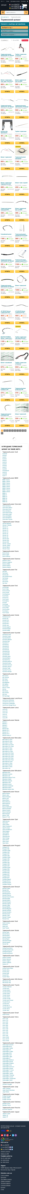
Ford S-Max (5, 607)
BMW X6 (4, 501)
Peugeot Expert (6, 882)
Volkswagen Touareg (8, 1075)
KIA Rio (4, 689)
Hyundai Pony (6, 659)
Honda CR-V (5, 622)
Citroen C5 (5, 533)
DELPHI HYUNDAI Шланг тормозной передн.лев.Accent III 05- (7, 337)
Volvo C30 (5, 1018)
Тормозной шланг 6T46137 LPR (6, 389)
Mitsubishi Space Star (8, 789)
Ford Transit (5, 612)
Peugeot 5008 (6, 867)
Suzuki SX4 (5, 975)
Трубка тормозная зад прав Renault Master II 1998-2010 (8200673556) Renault (21, 337)
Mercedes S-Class (7, 763)
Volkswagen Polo (7, 1065)
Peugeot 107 (5, 847)
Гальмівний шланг (6, 234)
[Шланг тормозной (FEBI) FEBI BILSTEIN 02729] (21, 73)
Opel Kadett (5, 833)
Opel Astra (5, 823)
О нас (7, 1)
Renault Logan (6, 905)
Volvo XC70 (5, 1039)
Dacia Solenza (6, 556)
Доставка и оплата (15, 1)
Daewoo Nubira (6, 567)
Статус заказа (5, 1175)
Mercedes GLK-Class (8, 758)
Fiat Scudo (5, 581)
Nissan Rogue (6, 813)
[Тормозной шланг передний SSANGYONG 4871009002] (22, 150)
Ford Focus (5, 597)
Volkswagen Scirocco (8, 1066)
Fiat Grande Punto (7, 576)
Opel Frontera (6, 828)
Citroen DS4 (5, 540)
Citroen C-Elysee (7, 525)
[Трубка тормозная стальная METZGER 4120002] (22, 48)
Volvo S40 (5, 1022)
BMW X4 (4, 498)
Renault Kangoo (6, 902)
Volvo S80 (5, 1025)
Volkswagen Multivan (8, 1060)
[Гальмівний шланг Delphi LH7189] (7, 227)
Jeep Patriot (5, 1092)
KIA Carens (5, 675)
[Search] (26, 12)
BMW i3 (4, 493)
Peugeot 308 (6, 862)
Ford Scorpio (5, 609)
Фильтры (25, 40)
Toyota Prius (5, 1003)
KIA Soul (4, 694)
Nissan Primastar (6, 808)
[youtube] (2, 1135)
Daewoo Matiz (6, 564)
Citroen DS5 (5, 542)
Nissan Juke (5, 795)
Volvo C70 (5, 1020)
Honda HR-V (5, 623)
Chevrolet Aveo (6, 506)
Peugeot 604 (6, 870)
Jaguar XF (5, 1117)
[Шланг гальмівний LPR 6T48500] (7, 356)
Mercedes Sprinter (7, 765)
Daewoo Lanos (6, 560)
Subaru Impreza (6, 959)
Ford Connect (6, 590)
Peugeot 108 (5, 849)
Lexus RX (4, 717)
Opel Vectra (5, 839)
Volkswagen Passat (7, 1061)
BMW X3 (4, 496)
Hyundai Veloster (7, 671)
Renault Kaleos (6, 900)
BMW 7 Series (6, 490)
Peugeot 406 (6, 864)
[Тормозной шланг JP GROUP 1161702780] (22, 99)
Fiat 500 (4, 571)
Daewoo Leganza (7, 562)
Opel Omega (5, 838)
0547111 (15, 4)
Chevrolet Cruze (6, 509)
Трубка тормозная (20, 131)
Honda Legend (6, 627)
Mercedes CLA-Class (8, 744)
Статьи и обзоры (5, 1185)
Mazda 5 (4, 725)
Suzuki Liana (5, 971)
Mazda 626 (5, 728)
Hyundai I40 (5, 649)
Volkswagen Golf (7, 1055)
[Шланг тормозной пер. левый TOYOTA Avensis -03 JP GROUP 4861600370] (7, 304)
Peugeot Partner (6, 884)
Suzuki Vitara (5, 976)
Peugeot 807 (6, 877)
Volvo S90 (5, 1027)
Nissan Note (5, 805)
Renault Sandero (6, 912)
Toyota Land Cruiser (7, 1000)
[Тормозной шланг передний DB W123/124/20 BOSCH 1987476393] (7, 202)
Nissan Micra (5, 800)
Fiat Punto (5, 580)
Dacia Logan (5, 554)
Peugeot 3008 (6, 857)
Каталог (3, 1187)
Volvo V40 (5, 1028)
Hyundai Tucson (6, 670)
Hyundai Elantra (6, 638)
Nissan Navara (6, 803)
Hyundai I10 (5, 644)
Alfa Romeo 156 (6, 981)
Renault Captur (6, 888)
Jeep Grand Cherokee (8, 1090)
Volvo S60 (5, 1023)
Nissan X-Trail (6, 817)
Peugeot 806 (6, 876)
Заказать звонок (5, 1151)
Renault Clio (5, 890)
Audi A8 (4, 469)
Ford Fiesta (5, 595)
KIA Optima (5, 684)
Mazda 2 (4, 722)
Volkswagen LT (6, 1058)
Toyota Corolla (6, 998)
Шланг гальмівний (6, 362)
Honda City (5, 618)
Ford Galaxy (5, 601)
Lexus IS (4, 714)
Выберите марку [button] (8, 31)
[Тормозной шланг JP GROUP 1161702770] (7, 99)
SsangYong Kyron (7, 951)
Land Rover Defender (8, 700)
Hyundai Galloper (7, 639)
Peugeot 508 (6, 869)
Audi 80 (4, 455)
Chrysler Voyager (7, 1084)
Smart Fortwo (5, 1014)
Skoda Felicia (6, 934)
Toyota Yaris (5, 1010)
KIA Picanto (5, 685)
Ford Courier (5, 592)
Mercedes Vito (6, 768)
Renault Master (6, 907)
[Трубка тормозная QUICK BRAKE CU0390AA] (22, 125)
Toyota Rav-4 (6, 1005)
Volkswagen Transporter (9, 1078)
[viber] (5, 1135)
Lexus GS (4, 711)
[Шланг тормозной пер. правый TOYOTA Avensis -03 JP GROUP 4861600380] (22, 304)
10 (25, 430)
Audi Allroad (5, 470)
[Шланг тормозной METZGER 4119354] (7, 150)
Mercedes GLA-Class (8, 753)
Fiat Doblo (5, 573)
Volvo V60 (5, 1032)
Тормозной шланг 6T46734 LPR (20, 389)
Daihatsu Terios (6, 1105)
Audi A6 (4, 465)
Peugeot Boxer (6, 881)
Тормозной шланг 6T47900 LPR (6, 414)
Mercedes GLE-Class (8, 756)
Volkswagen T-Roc (7, 1071)
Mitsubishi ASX (6, 772)
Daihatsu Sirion (6, 1103)
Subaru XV (5, 964)
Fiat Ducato (5, 574)
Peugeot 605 (6, 872)
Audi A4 (4, 462)
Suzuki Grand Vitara (7, 968)
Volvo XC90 (5, 1040)
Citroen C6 (5, 535)
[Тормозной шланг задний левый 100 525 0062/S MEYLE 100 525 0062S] (22, 253)
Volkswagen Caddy (7, 1048)
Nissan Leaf (5, 798)
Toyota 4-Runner (7, 986)
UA (1, 1)
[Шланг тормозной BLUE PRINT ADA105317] (21, 279)
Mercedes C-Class (7, 743)
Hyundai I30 (5, 648)
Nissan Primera (6, 810)
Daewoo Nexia (6, 565)
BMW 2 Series (6, 481)
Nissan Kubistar (6, 796)
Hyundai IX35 (6, 653)
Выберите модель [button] (8, 34)
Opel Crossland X (7, 826)
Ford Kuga (5, 604)
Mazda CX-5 (5, 730)
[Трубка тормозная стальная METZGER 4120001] (22, 356)
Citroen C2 (5, 528)
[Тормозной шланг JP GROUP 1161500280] (7, 48)
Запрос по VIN (5, 1153)
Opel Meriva (5, 834)
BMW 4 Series (6, 485)
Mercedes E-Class (7, 748)
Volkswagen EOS (7, 1053)
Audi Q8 (4, 474)
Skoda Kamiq (6, 935)
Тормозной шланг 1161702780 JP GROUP (21, 106)
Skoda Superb (6, 942)
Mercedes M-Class (7, 761)
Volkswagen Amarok (7, 1044)
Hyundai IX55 (6, 654)
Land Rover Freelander (8, 703)
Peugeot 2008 (6, 850)
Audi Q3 (4, 472)
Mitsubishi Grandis (7, 780)
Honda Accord (6, 616)
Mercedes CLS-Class (8, 746)
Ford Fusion (5, 599)
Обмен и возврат (5, 1181)
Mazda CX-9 (5, 733)
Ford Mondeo (6, 606)
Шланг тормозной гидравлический (6, 183)
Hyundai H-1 (5, 643)
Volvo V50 (5, 1030)
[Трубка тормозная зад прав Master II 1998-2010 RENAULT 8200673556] (22, 330)
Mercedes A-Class (7, 739)
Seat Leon (5, 926)
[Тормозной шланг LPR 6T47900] (7, 407)
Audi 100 (4, 453)
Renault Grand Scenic (8, 897)
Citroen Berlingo (6, 523)
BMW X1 (4, 495)
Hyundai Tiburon (6, 666)
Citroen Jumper (6, 543)
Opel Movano (6, 836)
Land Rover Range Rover (9, 705)
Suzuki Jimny (5, 970)
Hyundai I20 (5, 646)
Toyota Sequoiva (7, 1007)
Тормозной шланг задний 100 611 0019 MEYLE (21, 235)
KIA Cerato (5, 680)
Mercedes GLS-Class (8, 759)
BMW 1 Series (6, 479)
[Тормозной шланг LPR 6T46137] (7, 382)
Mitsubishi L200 (6, 782)
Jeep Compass (6, 1088)
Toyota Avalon (6, 990)
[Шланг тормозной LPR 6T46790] (22, 407)
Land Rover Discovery (8, 701)
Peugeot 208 (6, 855)
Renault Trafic (6, 915)
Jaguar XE (5, 1115)
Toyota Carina (6, 995)
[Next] (2, 433)
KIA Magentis (5, 682)
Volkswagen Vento (7, 1080)
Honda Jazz (5, 625)
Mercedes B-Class (7, 741)
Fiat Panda (5, 578)
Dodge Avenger (6, 1096)
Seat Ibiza (5, 924)
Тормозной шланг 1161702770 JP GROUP (7, 106)
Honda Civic (5, 620)
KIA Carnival (5, 677)
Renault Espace (6, 893)
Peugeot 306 (6, 859)
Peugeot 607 (6, 874)
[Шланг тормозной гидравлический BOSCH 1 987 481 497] (7, 176)
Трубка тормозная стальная (20, 55)
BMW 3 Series (6, 483)
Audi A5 (4, 464)
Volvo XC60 (5, 1037)
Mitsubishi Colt (6, 775)
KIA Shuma (5, 691)
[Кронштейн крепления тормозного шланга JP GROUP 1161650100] (7, 125)
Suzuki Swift (5, 973)
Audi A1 (4, 457)
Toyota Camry (6, 993)
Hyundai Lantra (6, 656)
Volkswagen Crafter (7, 1051)
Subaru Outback (6, 962)
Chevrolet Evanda (7, 512)
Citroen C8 (5, 537)
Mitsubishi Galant (6, 779)
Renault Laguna (6, 903)
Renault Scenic (6, 913)
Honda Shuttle (6, 630)
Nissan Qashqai (6, 812)
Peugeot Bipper (6, 879)
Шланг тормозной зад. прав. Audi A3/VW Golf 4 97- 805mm (7, 80)
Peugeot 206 (6, 852)
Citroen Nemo (6, 547)
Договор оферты (5, 1183)
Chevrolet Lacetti (7, 514)
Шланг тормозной (6, 157)
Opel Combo (5, 824)
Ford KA (4, 602)
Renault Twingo (6, 917)
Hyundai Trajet (6, 668)
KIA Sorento (5, 692)
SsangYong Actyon (7, 948)
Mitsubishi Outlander (7, 786)
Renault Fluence (6, 895)
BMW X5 (4, 500)
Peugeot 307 (6, 860)
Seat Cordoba (6, 923)
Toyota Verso (6, 1008)
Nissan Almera (6, 793)
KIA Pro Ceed (6, 687)
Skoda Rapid (5, 939)
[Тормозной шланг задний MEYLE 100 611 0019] (22, 227)
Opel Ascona (5, 821)
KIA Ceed (4, 679)
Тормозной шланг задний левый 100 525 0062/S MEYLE (22, 260)
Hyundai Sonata (6, 663)
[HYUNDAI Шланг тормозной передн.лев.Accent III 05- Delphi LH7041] (7, 330)
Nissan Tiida (5, 815)
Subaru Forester (6, 957)
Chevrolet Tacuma (7, 519)
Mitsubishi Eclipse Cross (8, 777)
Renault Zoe (5, 918)
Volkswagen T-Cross (8, 1070)
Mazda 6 (4, 727)
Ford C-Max (5, 589)
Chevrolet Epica (6, 511)
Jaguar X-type (6, 1113)
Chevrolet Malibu (7, 516)
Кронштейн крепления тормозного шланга (7, 132)
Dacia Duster (5, 553)
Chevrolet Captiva (7, 507)
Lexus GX (5, 712)
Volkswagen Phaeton (8, 1063)
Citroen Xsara (6, 548)
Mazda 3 (4, 723)
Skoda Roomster (6, 940)
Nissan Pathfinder (7, 807)
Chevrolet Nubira (7, 517)
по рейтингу (4, 40)
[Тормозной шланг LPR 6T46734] (22, 382)
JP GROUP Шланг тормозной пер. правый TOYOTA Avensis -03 (20, 312)
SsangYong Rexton (7, 953)
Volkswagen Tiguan (7, 1073)
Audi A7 (4, 467)
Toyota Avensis (6, 991)
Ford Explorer (6, 594)
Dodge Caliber (6, 1097)
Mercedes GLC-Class (8, 754)
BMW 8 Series (6, 491)
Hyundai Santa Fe (7, 661)
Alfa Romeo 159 (6, 982)
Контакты (23, 1)
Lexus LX (4, 716)
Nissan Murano (6, 801)
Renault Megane (6, 908)
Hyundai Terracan (7, 664)
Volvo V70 (5, 1034)
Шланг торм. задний (21, 182)
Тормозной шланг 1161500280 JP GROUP (7, 55)
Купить (7, 66)
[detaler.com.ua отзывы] (7, 1139)
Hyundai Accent (6, 634)
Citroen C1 (5, 527)
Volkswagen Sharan (7, 1068)
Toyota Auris (5, 988)
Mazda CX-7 (5, 732)
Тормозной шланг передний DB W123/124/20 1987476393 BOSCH (7, 209)
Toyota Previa (6, 1002)
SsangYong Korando (7, 950)
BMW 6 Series (6, 488)
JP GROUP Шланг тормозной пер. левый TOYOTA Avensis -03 (6, 312)
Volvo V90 (5, 1035)
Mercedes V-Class (7, 766)
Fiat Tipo (4, 583)
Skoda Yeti (5, 944)
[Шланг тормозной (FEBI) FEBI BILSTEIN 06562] (22, 202)
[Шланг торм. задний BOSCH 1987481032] (22, 176)
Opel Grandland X (7, 829)
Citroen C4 (5, 532)
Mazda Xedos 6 (6, 735)
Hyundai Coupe (6, 636)
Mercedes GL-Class (7, 751)
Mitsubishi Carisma (7, 774)
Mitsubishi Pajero (6, 787)
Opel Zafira (5, 843)
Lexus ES (4, 709)
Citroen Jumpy (6, 545)
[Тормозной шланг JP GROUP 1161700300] (7, 253)
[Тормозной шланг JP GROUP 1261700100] (7, 279)
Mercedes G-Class (7, 749)
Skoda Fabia (5, 932)
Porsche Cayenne (7, 1109)
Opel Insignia (5, 831)
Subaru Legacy (6, 960)
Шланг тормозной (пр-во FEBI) (20, 80)
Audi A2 (4, 458)
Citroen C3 (5, 530)
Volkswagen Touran (7, 1076)
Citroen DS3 (5, 538)
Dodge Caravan (6, 1099)
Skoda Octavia (6, 937)
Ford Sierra (5, 611)
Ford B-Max (5, 587)
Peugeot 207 (6, 854)
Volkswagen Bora (7, 1046)
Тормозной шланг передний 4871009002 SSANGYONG (20, 157)
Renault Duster (6, 892)
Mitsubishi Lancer (7, 784)
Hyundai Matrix (6, 658)
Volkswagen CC (6, 1049)
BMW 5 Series (6, 486)
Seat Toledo (5, 928)
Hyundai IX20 (6, 651)
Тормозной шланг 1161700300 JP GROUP (7, 260)
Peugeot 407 (6, 865)
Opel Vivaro (5, 841)
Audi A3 (4, 460)
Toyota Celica (6, 997)
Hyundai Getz (6, 641)
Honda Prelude (6, 628)
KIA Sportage (6, 696)
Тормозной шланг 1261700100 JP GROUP (7, 286)
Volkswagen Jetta (7, 1056)
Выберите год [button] (7, 27)
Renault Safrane (6, 910)
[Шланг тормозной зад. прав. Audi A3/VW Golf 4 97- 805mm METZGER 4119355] (7, 73)
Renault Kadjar (6, 898)
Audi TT (4, 475)
